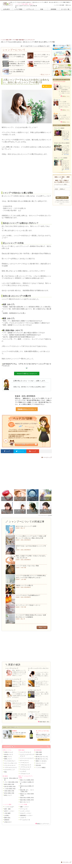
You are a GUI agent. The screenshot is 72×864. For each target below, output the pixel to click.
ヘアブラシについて (11, 701)
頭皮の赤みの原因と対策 (27, 797)
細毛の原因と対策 (9, 784)
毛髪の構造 (39, 752)
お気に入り (48, 86)
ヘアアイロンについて (10, 767)
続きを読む (66, 139)
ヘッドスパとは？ (9, 806)
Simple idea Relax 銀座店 (61, 143)
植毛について (8, 795)
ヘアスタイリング (33, 712)
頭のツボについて (25, 802)
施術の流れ (7, 817)
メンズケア (9, 712)
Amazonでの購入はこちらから (26, 373)
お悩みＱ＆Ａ (8, 822)
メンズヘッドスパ (25, 811)
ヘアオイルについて (34, 690)
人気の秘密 (7, 813)
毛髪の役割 (39, 754)
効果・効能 (7, 809)
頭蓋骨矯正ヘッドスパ (26, 815)
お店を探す (6, 9)
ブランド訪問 (62, 101)
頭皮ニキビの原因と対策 (27, 780)
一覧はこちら (44, 74)
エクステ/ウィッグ (9, 769)
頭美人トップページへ (43, 823)
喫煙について (8, 758)
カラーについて (33, 679)
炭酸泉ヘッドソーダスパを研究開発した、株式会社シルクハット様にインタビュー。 (64, 91)
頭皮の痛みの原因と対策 (27, 800)
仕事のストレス (8, 752)
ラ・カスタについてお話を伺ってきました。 (64, 118)
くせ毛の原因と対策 (9, 788)
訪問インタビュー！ (64, 86)
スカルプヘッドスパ (25, 813)
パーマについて (10, 690)
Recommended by (43, 515)
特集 (41, 9)
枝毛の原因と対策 (9, 793)
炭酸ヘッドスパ (24, 806)
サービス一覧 (65, 9)
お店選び (6, 815)
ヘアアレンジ (30, 9)
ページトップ (47, 457)
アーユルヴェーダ (25, 819)
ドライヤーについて (9, 765)
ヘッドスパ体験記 (41, 767)
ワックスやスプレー (9, 761)
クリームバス (23, 809)
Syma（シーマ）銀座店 (60, 158)
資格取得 (6, 819)
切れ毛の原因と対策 (9, 786)
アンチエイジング (33, 701)
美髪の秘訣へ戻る (44, 721)
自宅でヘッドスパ (9, 811)
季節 (5, 772)
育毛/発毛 (38, 765)
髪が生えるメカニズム (42, 756)
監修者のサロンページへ (26, 409)
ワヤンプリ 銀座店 (59, 128)
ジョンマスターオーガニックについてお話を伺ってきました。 (64, 106)
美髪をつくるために (41, 761)
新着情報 (53, 9)
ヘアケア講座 (18, 9)
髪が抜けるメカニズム (42, 758)
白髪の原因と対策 (9, 791)
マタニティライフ (41, 763)
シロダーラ (23, 817)
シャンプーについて (11, 668)
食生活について (8, 754)
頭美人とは (68, 5)
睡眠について (8, 756)
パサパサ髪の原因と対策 (11, 782)
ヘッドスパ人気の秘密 (59, 5)
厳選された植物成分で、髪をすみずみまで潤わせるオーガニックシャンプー (43, 736)
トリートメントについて (13, 679)
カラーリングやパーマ (10, 763)
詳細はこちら (66, 96)
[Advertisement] (36, 25)
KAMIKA (14, 731)
